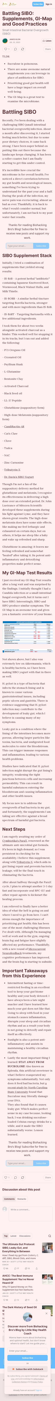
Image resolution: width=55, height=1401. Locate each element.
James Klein (14, 39)
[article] (27, 1256)
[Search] (50, 1236)
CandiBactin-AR (14, 426)
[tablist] (15, 1199)
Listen (48, 40)
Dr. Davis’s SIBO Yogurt (19, 477)
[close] (46, 1313)
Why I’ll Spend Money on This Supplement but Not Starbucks (17, 1288)
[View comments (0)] (15, 49)
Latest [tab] (13, 1236)
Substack (13, 1394)
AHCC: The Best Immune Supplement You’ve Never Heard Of (18, 1279)
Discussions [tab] (24, 1236)
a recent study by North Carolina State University (27, 1088)
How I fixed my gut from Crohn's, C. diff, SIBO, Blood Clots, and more (20, 1257)
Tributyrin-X (12, 469)
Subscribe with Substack (29, 1369)
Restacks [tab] (21, 1199)
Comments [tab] (9, 1199)
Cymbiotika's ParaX (14, 840)
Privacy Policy (37, 1381)
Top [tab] (5, 1236)
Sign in (49, 4)
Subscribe (38, 4)
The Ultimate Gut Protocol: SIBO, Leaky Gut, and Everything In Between (18, 1248)
